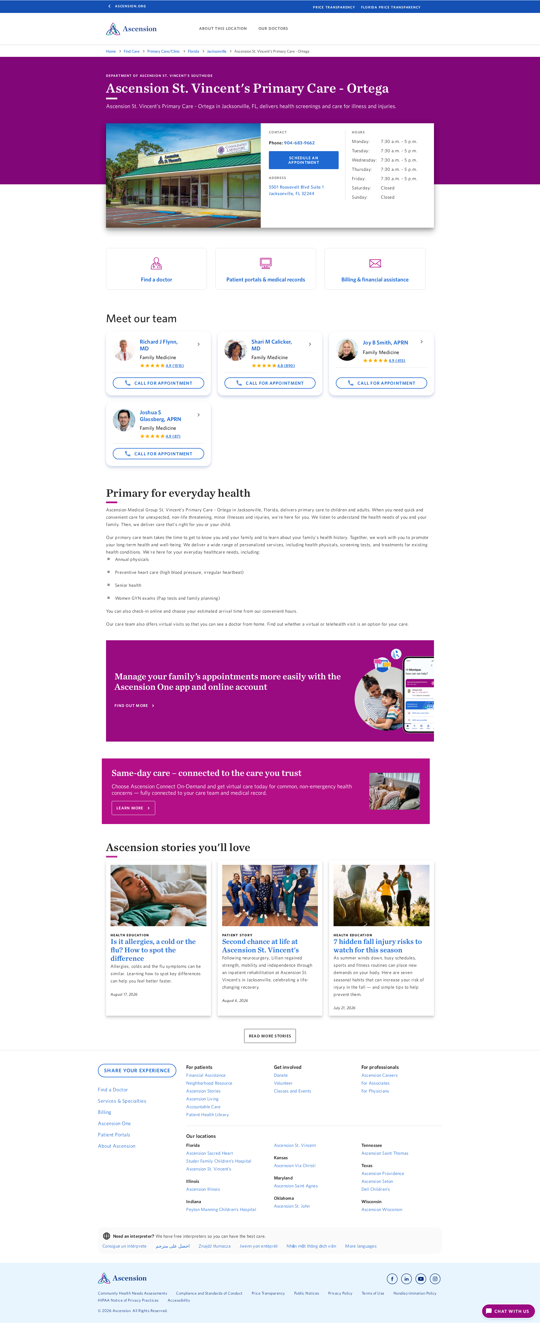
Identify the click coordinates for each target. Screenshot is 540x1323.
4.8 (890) (286, 365)
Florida (193, 51)
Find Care (132, 51)
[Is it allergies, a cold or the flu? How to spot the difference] (158, 895)
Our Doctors (273, 28)
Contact (278, 132)
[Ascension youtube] (420, 1278)
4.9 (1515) (175, 365)
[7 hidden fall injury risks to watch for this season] (381, 895)
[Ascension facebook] (392, 1278)
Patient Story (237, 935)
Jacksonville (216, 51)
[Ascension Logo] (122, 1282)
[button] (158, 383)
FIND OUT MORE (131, 705)
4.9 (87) (173, 436)
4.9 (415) (397, 360)
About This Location (223, 28)
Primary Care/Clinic (163, 51)
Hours (358, 132)
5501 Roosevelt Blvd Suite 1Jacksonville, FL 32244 (296, 190)
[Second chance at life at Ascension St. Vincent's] (270, 895)
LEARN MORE (129, 808)
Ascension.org (130, 6)
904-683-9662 (299, 142)
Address (277, 178)
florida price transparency (391, 7)
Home (111, 51)
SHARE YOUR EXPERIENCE (137, 1070)
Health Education (130, 935)
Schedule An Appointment (303, 160)
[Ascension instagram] (435, 1278)
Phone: (276, 142)
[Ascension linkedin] (406, 1278)
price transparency (334, 7)
